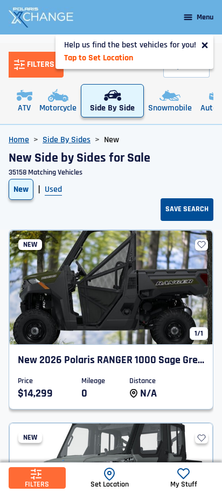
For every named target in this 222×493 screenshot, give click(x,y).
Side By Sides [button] (67, 139)
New (21, 189)
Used (53, 189)
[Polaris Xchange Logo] (41, 17)
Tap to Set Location (98, 58)
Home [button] (19, 139)
